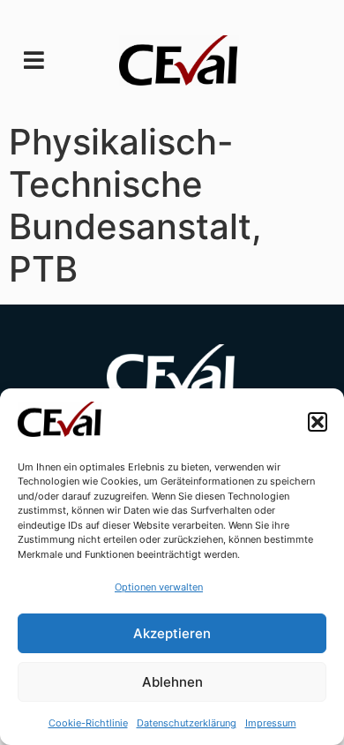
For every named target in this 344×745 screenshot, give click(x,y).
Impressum (270, 723)
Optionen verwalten (159, 587)
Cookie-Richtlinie (88, 723)
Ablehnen (172, 682)
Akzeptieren (172, 633)
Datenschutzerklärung (186, 723)
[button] (317, 422)
